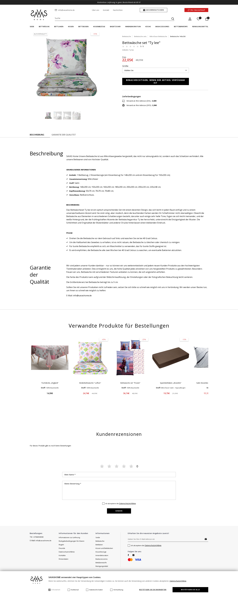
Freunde (62, 548)
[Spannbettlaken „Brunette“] (170, 358)
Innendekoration (133, 26)
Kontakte (62, 555)
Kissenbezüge (99, 26)
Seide (32, 26)
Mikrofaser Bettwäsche (158, 36)
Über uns (95, 10)
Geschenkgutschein (155, 10)
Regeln (61, 545)
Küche (148, 26)
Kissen (71, 26)
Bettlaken (58, 26)
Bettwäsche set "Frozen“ (130, 383)
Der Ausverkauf (198, 10)
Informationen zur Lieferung (69, 537)
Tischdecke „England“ (49, 383)
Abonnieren (205, 539)
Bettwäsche (44, 26)
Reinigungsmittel (200, 26)
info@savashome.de (66, 10)
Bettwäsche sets (140, 36)
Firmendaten (63, 559)
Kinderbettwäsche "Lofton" (90, 383)
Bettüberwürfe (181, 26)
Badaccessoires (162, 26)
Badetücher (115, 26)
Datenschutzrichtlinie (127, 503)
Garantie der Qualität (64, 134)
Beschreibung (37, 134)
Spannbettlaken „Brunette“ (170, 383)
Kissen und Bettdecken (104, 548)
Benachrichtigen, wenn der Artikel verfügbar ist (155, 81)
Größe (125, 66)
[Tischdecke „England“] (49, 358)
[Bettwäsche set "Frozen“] (130, 358)
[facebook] (128, 555)
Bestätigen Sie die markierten (152, 590)
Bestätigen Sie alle (190, 590)
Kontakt (106, 10)
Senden (118, 511)
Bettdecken (83, 26)
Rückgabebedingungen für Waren (71, 541)
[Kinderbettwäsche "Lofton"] (90, 358)
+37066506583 (38, 537)
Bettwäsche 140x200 (177, 36)
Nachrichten (118, 10)
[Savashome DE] (39, 15)
